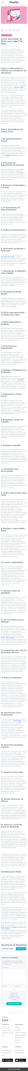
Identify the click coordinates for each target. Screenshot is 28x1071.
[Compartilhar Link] (17, 30)
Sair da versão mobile (14, 1069)
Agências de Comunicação (18, 1029)
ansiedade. (20, 379)
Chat (3, 1055)
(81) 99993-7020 (20, 1050)
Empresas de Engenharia (20, 1035)
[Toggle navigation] (3, 2)
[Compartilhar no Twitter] (2, 30)
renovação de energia (7, 256)
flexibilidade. (18, 720)
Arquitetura (17, 1042)
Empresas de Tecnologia (20, 1032)
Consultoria (17, 1040)
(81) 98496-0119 (7, 1050)
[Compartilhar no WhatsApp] (14, 30)
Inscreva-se (21, 948)
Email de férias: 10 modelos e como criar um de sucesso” (13, 928)
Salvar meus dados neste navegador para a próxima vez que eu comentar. (14, 996)
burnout (20, 172)
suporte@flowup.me (6, 1052)
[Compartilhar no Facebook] (6, 30)
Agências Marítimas (19, 1037)
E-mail (17, 986)
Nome (4, 986)
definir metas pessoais (8, 637)
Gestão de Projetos (6, 1030)
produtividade (19, 87)
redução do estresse (11, 155)
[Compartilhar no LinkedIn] (10, 30)
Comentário (5, 967)
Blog (3, 1035)
